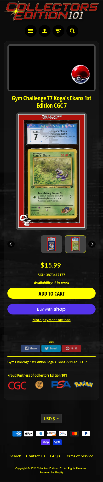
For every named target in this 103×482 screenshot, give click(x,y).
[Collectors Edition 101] (51, 11)
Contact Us (35, 456)
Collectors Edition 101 (50, 468)
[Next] (92, 244)
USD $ (49, 418)
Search (15, 456)
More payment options (52, 320)
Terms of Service (79, 456)
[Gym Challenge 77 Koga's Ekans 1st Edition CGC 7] (75, 244)
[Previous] (11, 244)
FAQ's (55, 456)
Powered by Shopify (51, 472)
